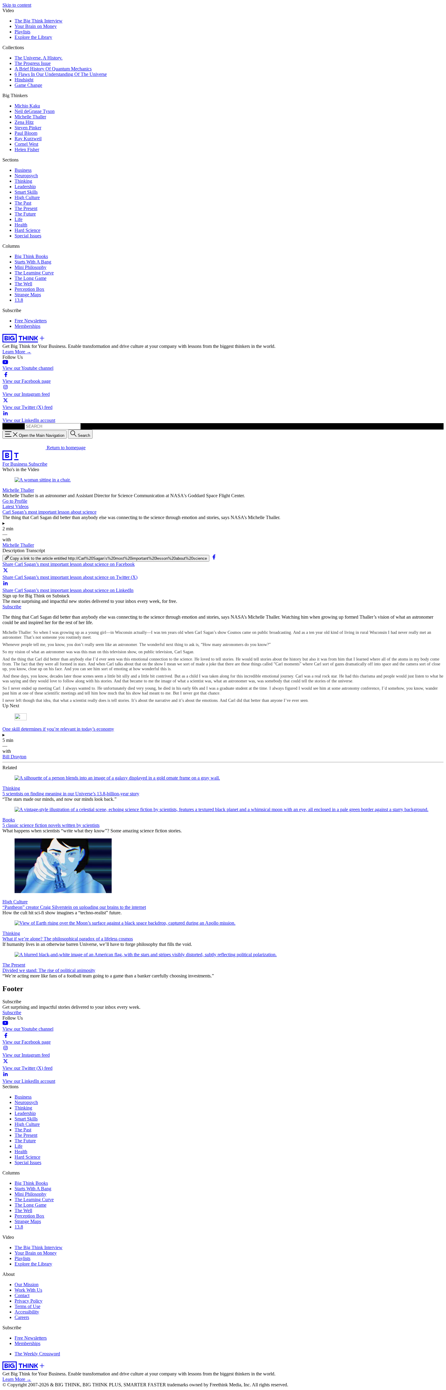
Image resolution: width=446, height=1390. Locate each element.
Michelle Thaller (30, 116)
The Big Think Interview (39, 20)
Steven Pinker (28, 127)
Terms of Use (27, 1306)
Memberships (27, 326)
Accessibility (27, 1311)
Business (23, 170)
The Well (23, 283)
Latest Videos (15, 506)
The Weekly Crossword (37, 1353)
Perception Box (29, 289)
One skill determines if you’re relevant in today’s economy (58, 729)
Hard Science (27, 230)
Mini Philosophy (30, 267)
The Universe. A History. (39, 57)
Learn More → (16, 351)
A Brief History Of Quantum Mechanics (53, 68)
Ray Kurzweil (28, 138)
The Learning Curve (34, 272)
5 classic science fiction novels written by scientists (51, 825)
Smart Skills (26, 192)
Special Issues (28, 235)
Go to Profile (14, 501)
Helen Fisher (27, 149)
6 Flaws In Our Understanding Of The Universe (61, 74)
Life (18, 219)
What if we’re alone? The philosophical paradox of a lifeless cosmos (67, 938)
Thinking (23, 181)
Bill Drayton (14, 756)
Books (8, 819)
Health (21, 224)
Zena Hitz (24, 122)
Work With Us (28, 1290)
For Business (15, 464)
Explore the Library (33, 37)
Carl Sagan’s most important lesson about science (49, 512)
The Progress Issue (33, 63)
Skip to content (16, 5)
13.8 (19, 300)
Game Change (28, 85)
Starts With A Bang (33, 261)
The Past (23, 203)
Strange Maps (28, 294)
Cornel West (26, 144)
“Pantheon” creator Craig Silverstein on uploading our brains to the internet (74, 907)
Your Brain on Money (36, 26)
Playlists (22, 31)
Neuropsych (26, 175)
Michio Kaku (27, 105)
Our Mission (27, 1284)
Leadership (25, 186)
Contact (22, 1295)
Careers (22, 1317)
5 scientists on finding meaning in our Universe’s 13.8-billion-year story (70, 793)
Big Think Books (31, 256)
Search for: (12, 426)
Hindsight (24, 79)
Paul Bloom (26, 133)
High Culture (27, 197)
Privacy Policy (28, 1300)
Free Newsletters (31, 320)
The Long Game (30, 278)
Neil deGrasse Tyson (35, 111)
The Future (25, 213)
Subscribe (38, 464)
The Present (26, 208)
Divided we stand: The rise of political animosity (48, 970)
